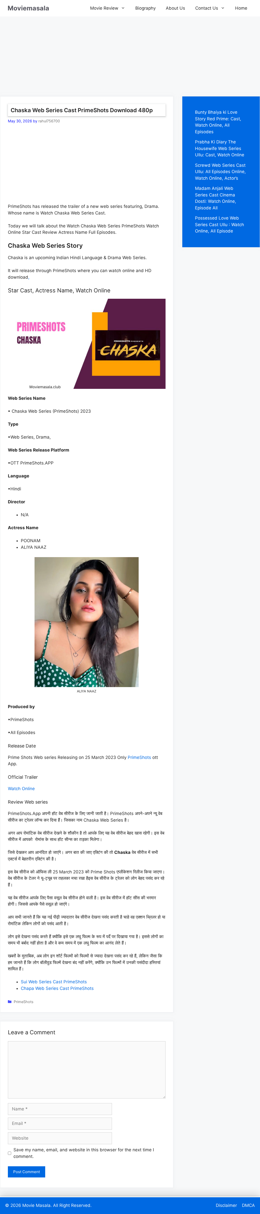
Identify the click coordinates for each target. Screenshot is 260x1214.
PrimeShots (139, 757)
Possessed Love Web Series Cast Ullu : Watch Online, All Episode (219, 224)
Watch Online (21, 788)
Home (241, 8)
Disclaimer (226, 1205)
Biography (145, 8)
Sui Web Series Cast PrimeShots (54, 981)
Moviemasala (28, 8)
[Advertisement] (130, 52)
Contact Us (206, 8)
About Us (175, 8)
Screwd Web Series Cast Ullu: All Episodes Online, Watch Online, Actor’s (220, 172)
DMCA (248, 1205)
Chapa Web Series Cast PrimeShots (57, 988)
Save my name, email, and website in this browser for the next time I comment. (83, 1153)
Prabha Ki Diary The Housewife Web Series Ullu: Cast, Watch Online (219, 148)
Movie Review (104, 8)
